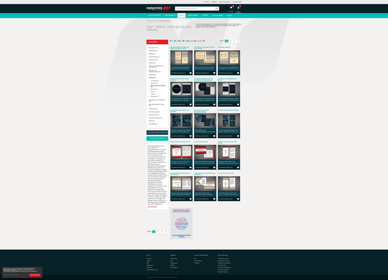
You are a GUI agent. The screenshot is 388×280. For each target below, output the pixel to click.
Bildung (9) (152, 54)
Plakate (205, 15)
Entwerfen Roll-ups (223, 272)
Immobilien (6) (153, 124)
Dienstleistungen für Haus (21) (156, 105)
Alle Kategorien (155, 15)
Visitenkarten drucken (223, 261)
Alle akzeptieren (35, 275)
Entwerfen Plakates (223, 269)
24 (226, 41)
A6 (177, 41)
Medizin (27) (152, 75)
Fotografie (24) (153, 51)
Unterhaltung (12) (154, 57)
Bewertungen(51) (224, 2)
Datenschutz (150, 265)
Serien (229, 15)
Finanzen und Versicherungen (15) (154, 71)
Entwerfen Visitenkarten (224, 263)
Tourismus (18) (153, 60)
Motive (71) (152, 78)
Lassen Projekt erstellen (157, 138)
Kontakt (206, 2)
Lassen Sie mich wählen (10, 275)
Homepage (149, 21)
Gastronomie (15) (154, 115)
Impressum (149, 267)
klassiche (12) (154, 83)
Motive (156, 21)
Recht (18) (152, 121)
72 (234, 41)
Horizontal (199, 41)
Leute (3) (153, 94)
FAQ (195, 258)
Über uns (149, 258)
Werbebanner (193, 15)
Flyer (181, 15)
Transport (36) (153, 109)
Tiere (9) (153, 91)
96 (238, 41)
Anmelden (196, 263)
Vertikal (191, 41)
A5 (181, 41)
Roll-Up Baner (217, 15)
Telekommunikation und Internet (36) (156, 66)
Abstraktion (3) (154, 96)
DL (172, 41)
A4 (185, 41)
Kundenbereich (236, 2)
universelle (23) (155, 80)
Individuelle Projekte (223, 258)
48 (230, 41)
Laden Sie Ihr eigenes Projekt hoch (158, 132)
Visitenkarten (170, 15)
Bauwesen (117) (153, 48)
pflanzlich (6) (154, 89)
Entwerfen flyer (222, 265)
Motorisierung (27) (154, 112)
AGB (148, 263)
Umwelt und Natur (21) (155, 118)
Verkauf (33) (152, 63)
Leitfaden (214, 2)
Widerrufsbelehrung (152, 269)
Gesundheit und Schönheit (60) (157, 100)
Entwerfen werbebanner (224, 267)
